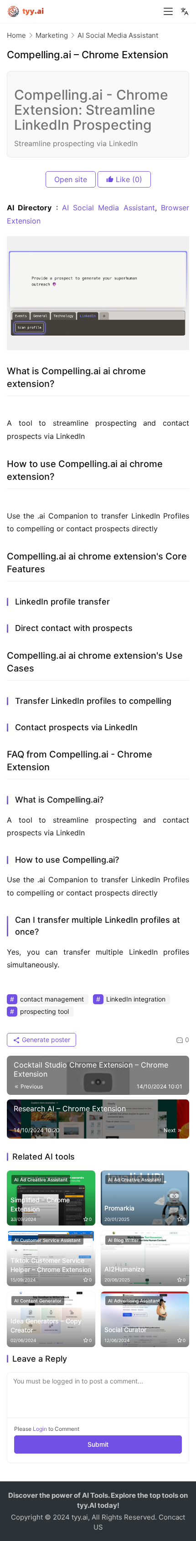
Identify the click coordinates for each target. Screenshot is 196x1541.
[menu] (168, 11)
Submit (98, 1444)
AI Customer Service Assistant (47, 1240)
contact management (52, 999)
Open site (70, 179)
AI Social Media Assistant (108, 207)
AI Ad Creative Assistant (40, 1179)
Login (40, 1428)
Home (16, 35)
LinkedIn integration (135, 999)
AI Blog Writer (123, 1240)
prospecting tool (44, 1011)
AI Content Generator (38, 1300)
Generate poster (45, 1039)
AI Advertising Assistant (134, 1300)
